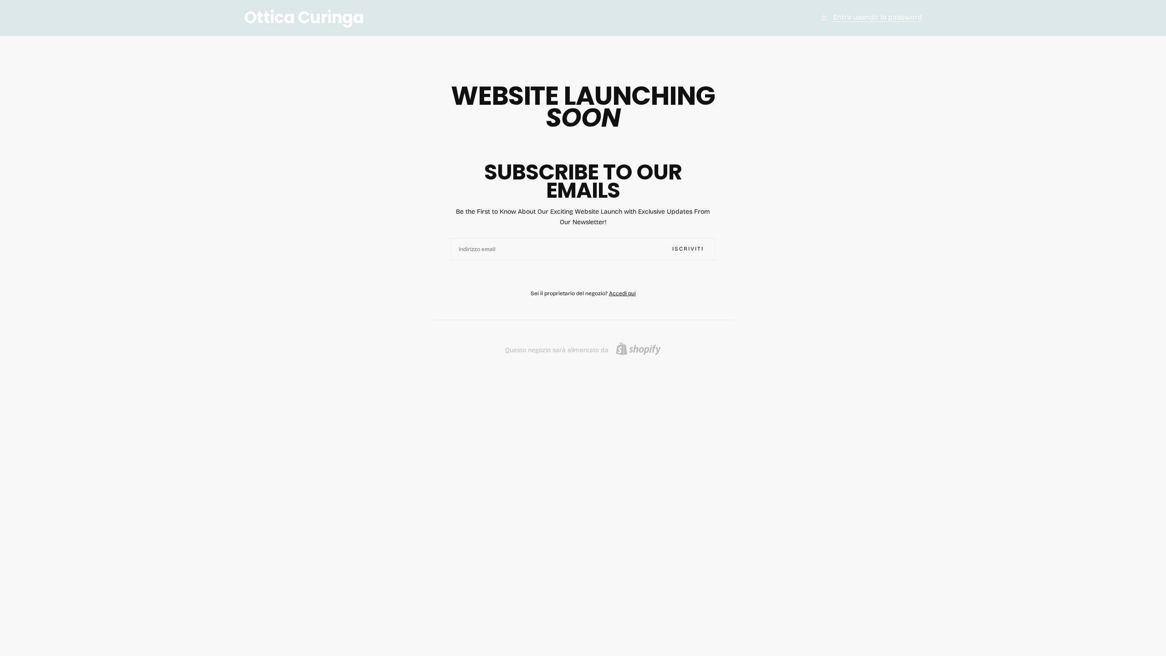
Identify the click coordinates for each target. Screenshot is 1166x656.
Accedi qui (622, 293)
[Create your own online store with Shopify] (638, 348)
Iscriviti (688, 249)
